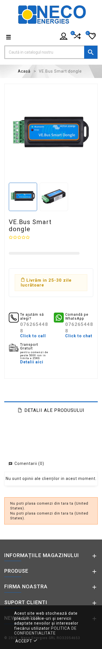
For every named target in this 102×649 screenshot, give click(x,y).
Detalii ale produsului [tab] (54, 410)
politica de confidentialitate (45, 631)
